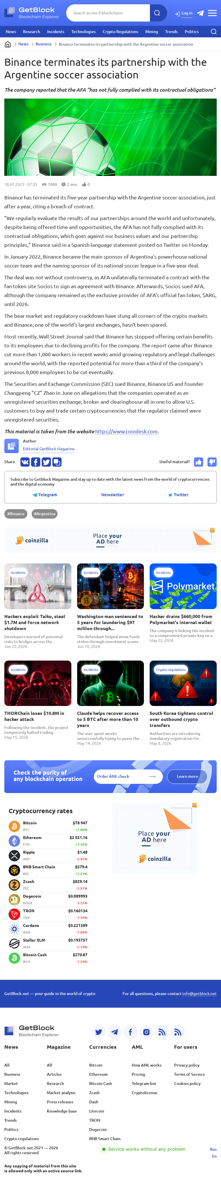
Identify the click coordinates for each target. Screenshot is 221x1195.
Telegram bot (144, 1083)
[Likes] (198, 462)
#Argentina (44, 513)
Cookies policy (187, 1083)
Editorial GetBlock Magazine (49, 449)
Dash (93, 1102)
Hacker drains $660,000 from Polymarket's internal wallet (181, 619)
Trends (171, 31)
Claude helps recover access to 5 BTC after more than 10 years (108, 719)
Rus (213, 1149)
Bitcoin (95, 1065)
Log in (187, 13)
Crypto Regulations (120, 31)
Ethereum (98, 1074)
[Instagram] (146, 1032)
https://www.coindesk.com (126, 431)
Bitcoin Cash (100, 1083)
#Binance (15, 513)
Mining (151, 31)
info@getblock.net (199, 993)
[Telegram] (114, 1032)
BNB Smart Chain (105, 1138)
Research (31, 31)
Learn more (187, 776)
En (214, 1156)
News (11, 31)
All (6, 1065)
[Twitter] (99, 1032)
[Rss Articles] (178, 1032)
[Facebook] (130, 1032)
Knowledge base (62, 1111)
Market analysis (61, 1092)
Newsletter (112, 494)
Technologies (83, 31)
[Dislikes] (212, 462)
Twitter (180, 494)
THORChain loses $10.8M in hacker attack (34, 716)
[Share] (25, 462)
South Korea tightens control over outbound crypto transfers (181, 719)
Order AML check (113, 776)
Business (44, 44)
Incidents (55, 31)
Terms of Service (189, 1074)
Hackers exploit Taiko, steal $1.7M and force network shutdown (34, 622)
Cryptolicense (144, 1092)
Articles (54, 1074)
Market (11, 1083)
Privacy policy (186, 1065)
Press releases (60, 1102)
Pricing (138, 1074)
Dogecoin (98, 1129)
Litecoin (96, 1111)
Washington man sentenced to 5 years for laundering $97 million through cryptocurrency (110, 623)
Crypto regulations (21, 1138)
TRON (94, 1120)
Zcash (94, 1092)
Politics (192, 31)
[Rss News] (162, 1032)
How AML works (146, 1065)
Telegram (47, 494)
